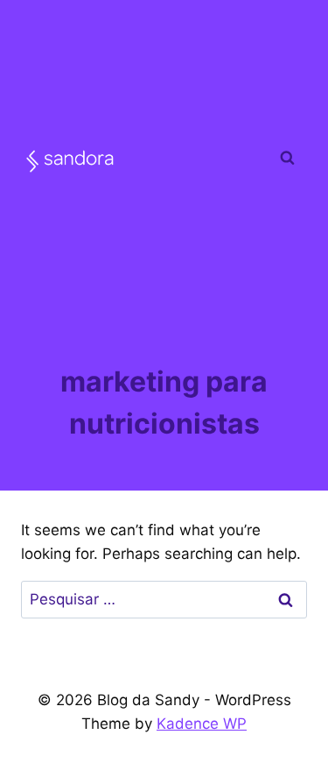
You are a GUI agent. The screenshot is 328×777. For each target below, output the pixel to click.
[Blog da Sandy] (70, 161)
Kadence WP (202, 723)
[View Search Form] (287, 158)
